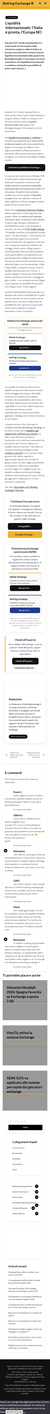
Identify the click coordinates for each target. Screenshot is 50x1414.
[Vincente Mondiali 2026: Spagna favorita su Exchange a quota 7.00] (25, 1000)
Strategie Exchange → (25, 534)
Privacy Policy (21, 1391)
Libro (14, 1169)
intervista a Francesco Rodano (30, 210)
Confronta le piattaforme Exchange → (25, 167)
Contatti (30, 1391)
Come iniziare (18, 1148)
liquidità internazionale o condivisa (24, 137)
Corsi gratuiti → (25, 526)
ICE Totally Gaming (35, 229)
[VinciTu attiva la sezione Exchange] (25, 1045)
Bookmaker (17, 1153)
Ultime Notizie (12, 17)
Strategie (16, 1159)
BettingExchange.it (38, 1385)
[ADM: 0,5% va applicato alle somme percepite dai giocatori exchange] (25, 1090)
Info (20, 1412)
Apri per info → (25, 588)
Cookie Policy (10, 1391)
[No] (24, 1412)
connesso (20, 779)
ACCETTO (11, 1412)
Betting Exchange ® (18, 3)
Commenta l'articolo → (25, 668)
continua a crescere (14, 453)
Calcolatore (17, 1164)
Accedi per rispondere (22, 809)
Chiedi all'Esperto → (25, 661)
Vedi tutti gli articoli (18, 737)
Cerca (25, 1127)
